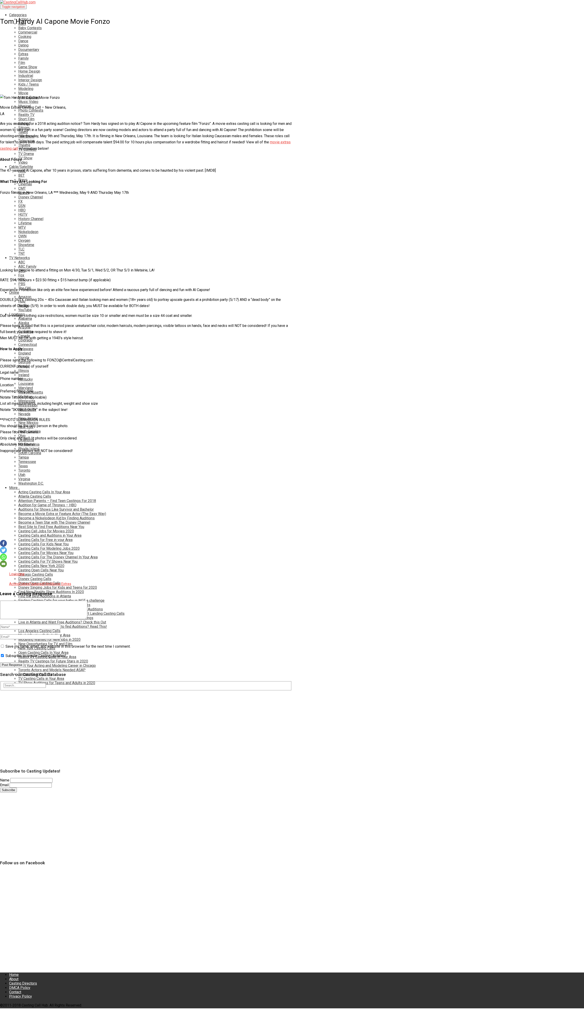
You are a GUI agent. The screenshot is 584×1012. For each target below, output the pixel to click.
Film (46, 584)
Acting (14, 584)
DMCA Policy (19, 988)
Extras (24, 584)
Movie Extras (60, 584)
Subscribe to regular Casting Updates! (35, 656)
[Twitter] (3, 550)
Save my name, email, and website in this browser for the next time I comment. (67, 646)
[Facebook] (3, 543)
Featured (36, 584)
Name (4, 780)
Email (4, 785)
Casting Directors (23, 983)
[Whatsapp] (3, 557)
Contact (15, 992)
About (13, 979)
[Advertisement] (137, 55)
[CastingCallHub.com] (146, 2)
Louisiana (16, 574)
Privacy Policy (20, 996)
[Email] (3, 563)
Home (14, 975)
